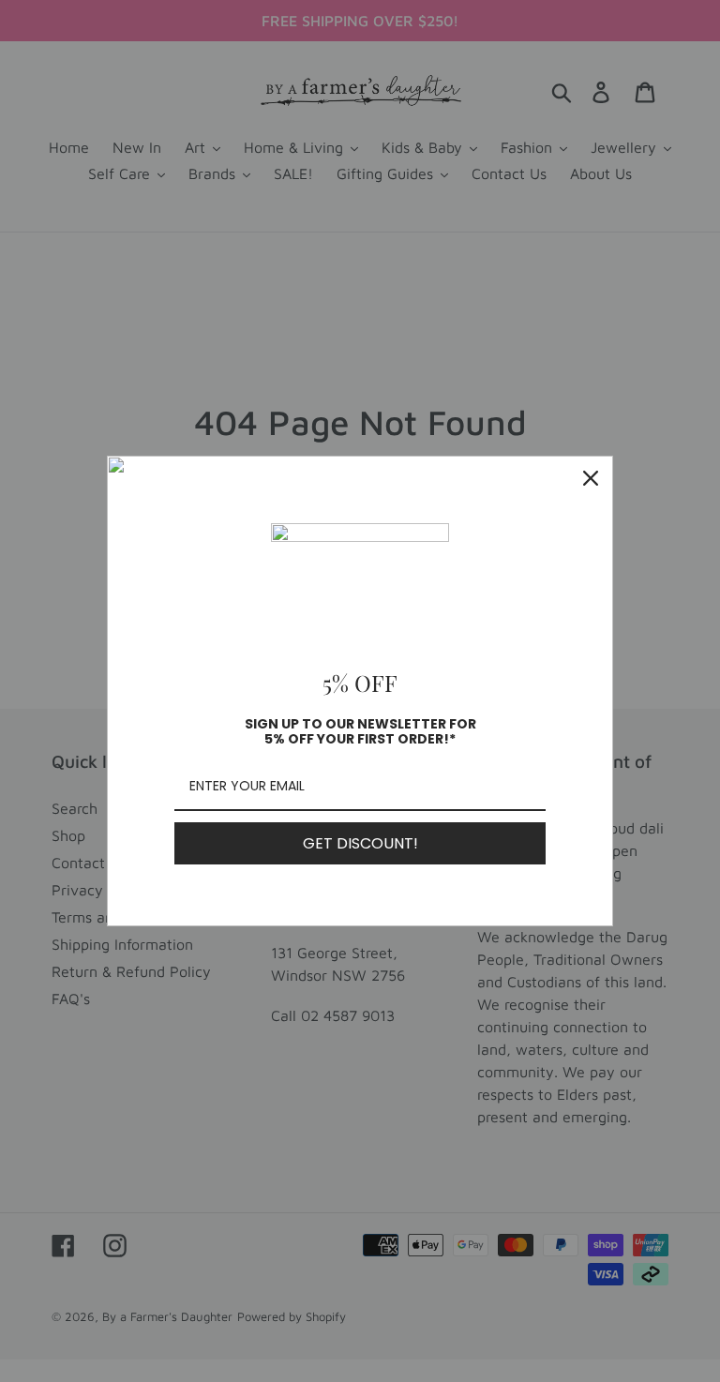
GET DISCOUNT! (360, 843)
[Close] (590, 478)
